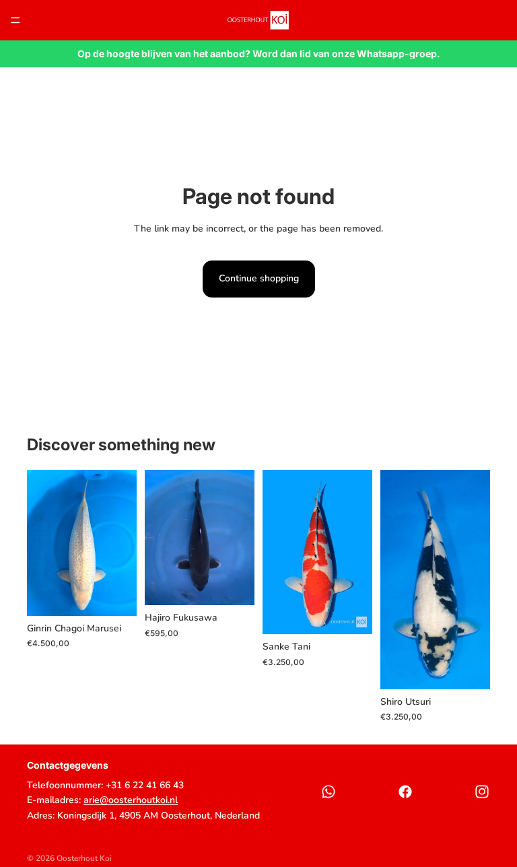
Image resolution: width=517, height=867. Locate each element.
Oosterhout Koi (84, 858)
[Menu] (15, 20)
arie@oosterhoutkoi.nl (130, 800)
